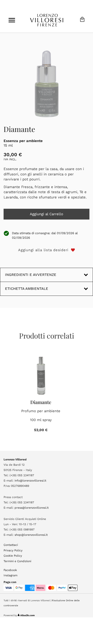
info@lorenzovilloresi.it (30, 480)
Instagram (10, 575)
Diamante (40, 402)
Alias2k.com (27, 615)
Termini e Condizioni (17, 561)
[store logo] (47, 20)
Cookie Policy (13, 555)
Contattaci (11, 545)
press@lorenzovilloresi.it (32, 507)
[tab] (46, 289)
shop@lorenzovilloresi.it (31, 534)
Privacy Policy (13, 550)
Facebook (10, 570)
